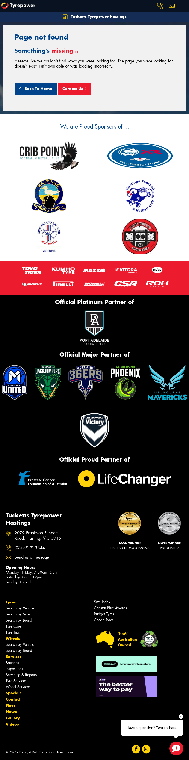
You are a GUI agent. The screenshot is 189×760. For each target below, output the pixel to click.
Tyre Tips (13, 632)
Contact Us (73, 88)
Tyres (11, 602)
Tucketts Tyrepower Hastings (98, 16)
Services (13, 656)
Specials (13, 692)
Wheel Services (18, 686)
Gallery (13, 717)
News (11, 711)
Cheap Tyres (103, 620)
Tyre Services (16, 680)
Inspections (14, 668)
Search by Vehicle (20, 608)
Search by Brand (19, 620)
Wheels (13, 638)
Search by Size (18, 614)
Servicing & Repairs (21, 674)
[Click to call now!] (160, 6)
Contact (13, 699)
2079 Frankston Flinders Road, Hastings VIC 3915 (38, 535)
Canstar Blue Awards (110, 608)
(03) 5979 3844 (30, 548)
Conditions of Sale (61, 752)
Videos (12, 724)
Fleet (10, 705)
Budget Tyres (104, 614)
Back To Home (37, 88)
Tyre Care (13, 626)
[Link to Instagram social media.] (146, 749)
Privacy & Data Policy (33, 752)
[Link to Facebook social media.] (136, 749)
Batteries (12, 662)
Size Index (102, 602)
